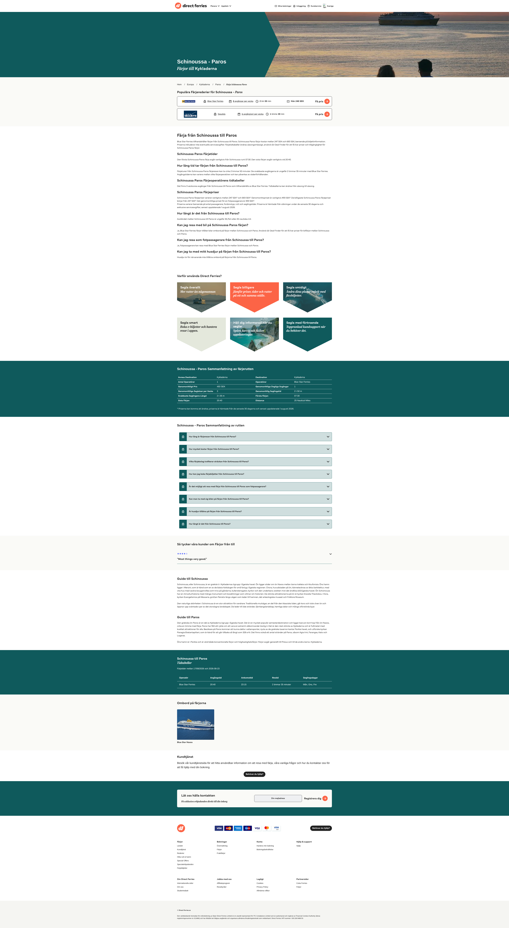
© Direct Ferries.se (184, 910)
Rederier (180, 853)
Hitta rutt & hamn (184, 857)
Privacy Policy (262, 887)
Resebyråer (221, 887)
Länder (180, 846)
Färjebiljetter (182, 868)
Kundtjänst (181, 849)
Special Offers (183, 861)
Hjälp (298, 846)
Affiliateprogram (223, 883)
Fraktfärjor (221, 853)
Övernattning (222, 846)
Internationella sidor (185, 883)
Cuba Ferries (301, 883)
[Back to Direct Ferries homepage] (191, 6)
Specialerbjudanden (185, 864)
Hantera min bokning (265, 846)
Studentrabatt (182, 891)
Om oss (180, 887)
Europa (190, 84)
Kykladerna (204, 84)
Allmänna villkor (263, 891)
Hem (179, 84)
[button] (255, 436)
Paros (218, 84)
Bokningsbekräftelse (265, 849)
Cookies (260, 883)
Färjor (219, 849)
